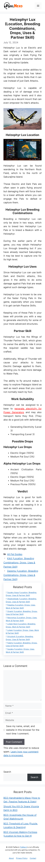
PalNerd (23, 847)
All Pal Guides (14, 554)
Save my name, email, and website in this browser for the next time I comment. (22, 730)
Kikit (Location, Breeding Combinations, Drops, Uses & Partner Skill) (19, 562)
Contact (33, 858)
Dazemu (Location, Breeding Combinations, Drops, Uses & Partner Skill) (20, 575)
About (11, 858)
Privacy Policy (21, 858)
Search (7, 771)
